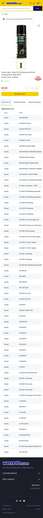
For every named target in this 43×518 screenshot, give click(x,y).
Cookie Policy (6, 505)
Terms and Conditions (34, 505)
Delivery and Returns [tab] (34, 102)
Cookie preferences (8, 512)
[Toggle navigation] (3, 3)
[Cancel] (31, 3)
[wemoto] (15, 463)
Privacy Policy (7, 509)
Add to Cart (20, 94)
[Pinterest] (20, 501)
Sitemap (38, 509)
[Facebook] (16, 501)
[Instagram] (24, 501)
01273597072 (36, 488)
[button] (34, 3)
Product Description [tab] (20, 102)
